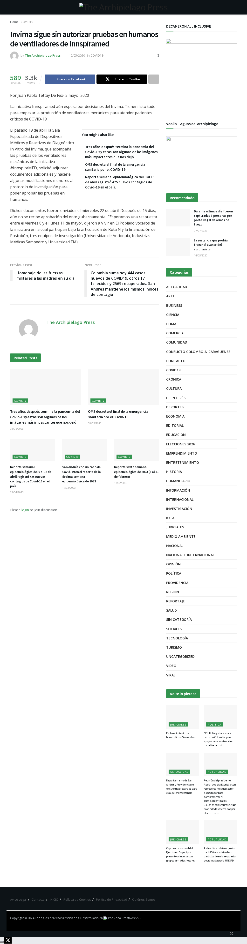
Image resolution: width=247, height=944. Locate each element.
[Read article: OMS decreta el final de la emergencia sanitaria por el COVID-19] (123, 387)
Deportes (175, 407)
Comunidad (176, 342)
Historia (174, 471)
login (25, 510)
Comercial (175, 333)
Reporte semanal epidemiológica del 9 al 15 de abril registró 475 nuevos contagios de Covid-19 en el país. (120, 182)
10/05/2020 (77, 55)
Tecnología (177, 638)
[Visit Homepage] (123, 7)
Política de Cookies (77, 899)
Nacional (174, 545)
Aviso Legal (18, 899)
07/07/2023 (200, 230)
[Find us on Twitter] (231, 934)
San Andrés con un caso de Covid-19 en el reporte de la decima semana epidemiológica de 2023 (81, 474)
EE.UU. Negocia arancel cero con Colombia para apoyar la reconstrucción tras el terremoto (218, 739)
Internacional (179, 499)
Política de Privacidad (111, 899)
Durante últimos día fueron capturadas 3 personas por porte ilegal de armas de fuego (213, 218)
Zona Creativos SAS (127, 918)
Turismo (174, 647)
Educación (176, 434)
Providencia (177, 582)
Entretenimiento (182, 462)
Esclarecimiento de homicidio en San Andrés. (181, 735)
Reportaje (175, 601)
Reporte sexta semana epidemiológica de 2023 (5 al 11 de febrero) (136, 472)
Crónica (173, 379)
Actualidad (176, 287)
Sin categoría (179, 619)
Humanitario (178, 481)
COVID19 (27, 22)
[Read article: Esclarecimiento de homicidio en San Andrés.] (182, 717)
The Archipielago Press (43, 55)
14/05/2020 (200, 255)
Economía (175, 416)
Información (178, 490)
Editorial (175, 425)
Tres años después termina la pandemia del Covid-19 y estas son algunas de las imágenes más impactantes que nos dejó (121, 151)
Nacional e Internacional (190, 555)
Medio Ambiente (181, 536)
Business (174, 305)
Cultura (174, 388)
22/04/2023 (17, 492)
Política (173, 573)
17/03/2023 (69, 487)
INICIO (54, 899)
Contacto (175, 361)
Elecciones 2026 (180, 444)
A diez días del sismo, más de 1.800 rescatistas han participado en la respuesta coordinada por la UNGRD (220, 854)
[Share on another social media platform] (153, 79)
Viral (170, 675)
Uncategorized (180, 656)
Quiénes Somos (144, 899)
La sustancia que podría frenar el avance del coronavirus (211, 244)
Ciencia (172, 314)
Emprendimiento (181, 453)
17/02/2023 (121, 483)
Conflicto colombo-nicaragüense (198, 351)
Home (14, 22)
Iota (170, 518)
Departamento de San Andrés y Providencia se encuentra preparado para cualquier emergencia (181, 786)
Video (171, 665)
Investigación (179, 508)
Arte (170, 296)
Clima (171, 324)
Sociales (174, 629)
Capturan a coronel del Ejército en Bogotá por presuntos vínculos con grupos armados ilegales (180, 854)
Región (172, 592)
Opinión (173, 564)
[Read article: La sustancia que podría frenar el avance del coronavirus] (178, 247)
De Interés (175, 398)
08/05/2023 (17, 428)
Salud (171, 610)
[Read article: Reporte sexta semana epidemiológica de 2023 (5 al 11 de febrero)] (136, 450)
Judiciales (175, 527)
